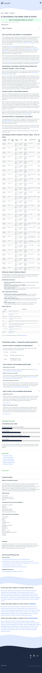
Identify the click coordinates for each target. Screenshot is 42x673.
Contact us (4, 656)
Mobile (12, 606)
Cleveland (20, 597)
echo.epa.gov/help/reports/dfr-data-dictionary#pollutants (14, 566)
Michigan (21, 624)
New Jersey (18, 626)
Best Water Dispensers (8, 464)
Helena (19, 590)
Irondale (19, 592)
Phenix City (3, 610)
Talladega (23, 594)
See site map (3, 665)
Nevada (7, 626)
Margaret (28, 594)
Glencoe (33, 599)
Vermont (19, 629)
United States (33, 618)
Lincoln (2, 595)
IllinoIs (24, 622)
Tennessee (9, 629)
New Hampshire (12, 626)
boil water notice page (29, 42)
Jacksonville (28, 599)
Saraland (25, 613)
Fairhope (34, 610)
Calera (2, 590)
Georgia (15, 622)
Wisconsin (3, 631)
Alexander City (7, 595)
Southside (13, 599)
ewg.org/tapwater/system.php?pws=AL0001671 (12, 571)
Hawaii (18, 622)
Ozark (14, 615)
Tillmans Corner (35, 611)
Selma (2, 599)
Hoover (22, 590)
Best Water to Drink (7, 455)
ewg (33, 127)
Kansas (33, 622)
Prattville (32, 595)
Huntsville (9, 606)
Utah (16, 629)
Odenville (35, 594)
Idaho (21, 622)
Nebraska (3, 626)
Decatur (14, 608)
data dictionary (24, 335)
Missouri (34, 624)
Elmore (18, 595)
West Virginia (34, 629)
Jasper (5, 599)
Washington (28, 629)
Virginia (23, 629)
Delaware (32, 621)
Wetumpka (22, 595)
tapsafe (6, 3)
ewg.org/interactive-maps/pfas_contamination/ (12, 564)
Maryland (10, 624)
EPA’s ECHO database (13, 46)
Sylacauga (34, 590)
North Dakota (4, 627)
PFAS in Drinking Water (8, 459)
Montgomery (38, 597)
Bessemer (14, 592)
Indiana (27, 622)
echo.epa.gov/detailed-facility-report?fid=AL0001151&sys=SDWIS (16, 559)
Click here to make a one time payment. (20, 387)
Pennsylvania (21, 627)
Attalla (23, 599)
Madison (22, 608)
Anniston (16, 597)
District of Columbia (5, 622)
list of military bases (6, 120)
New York (29, 626)
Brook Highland (27, 590)
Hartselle (36, 613)
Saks (24, 597)
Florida (11, 622)
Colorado (22, 621)
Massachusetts (16, 624)
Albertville (32, 608)
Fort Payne (18, 615)
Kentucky (37, 622)
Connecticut (27, 621)
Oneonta (6, 597)
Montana (39, 624)
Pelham (5, 590)
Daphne (10, 608)
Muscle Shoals (30, 613)
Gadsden (37, 599)
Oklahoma (12, 627)
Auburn (27, 606)
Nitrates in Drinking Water (9, 460)
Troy (30, 611)
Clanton (10, 592)
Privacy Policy (13, 656)
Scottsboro (3, 615)
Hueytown (31, 592)
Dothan (6, 608)
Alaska (6, 621)
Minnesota (26, 624)
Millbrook (27, 595)
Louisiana (3, 624)
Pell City (19, 594)
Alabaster (10, 590)
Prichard (3, 611)
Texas (13, 629)
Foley (36, 608)
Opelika (16, 610)
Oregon (16, 627)
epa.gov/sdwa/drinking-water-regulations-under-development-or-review (18, 561)
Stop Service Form (7, 413)
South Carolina (34, 627)
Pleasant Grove (4, 594)
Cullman (3, 600)
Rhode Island (27, 627)
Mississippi (30, 624)
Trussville (10, 594)
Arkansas (14, 621)
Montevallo (14, 590)
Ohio (8, 627)
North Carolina (35, 626)
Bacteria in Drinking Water (9, 462)
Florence (35, 606)
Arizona (9, 621)
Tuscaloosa (11, 597)
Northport (27, 597)
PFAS (37, 63)
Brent (31, 594)
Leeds (22, 592)
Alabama (33, 604)
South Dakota (4, 629)
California (18, 621)
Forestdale (14, 594)
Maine (6, 624)
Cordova (36, 595)
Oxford (2, 597)
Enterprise (27, 608)
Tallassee (9, 599)
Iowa (30, 622)
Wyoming (7, 631)
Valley (17, 611)
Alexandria (32, 597)
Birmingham (26, 592)
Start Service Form (7, 402)
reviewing (9, 62)
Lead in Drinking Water (8, 457)
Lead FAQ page (28, 113)
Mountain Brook (4, 592)
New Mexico (24, 626)
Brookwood (13, 595)
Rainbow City (19, 599)
